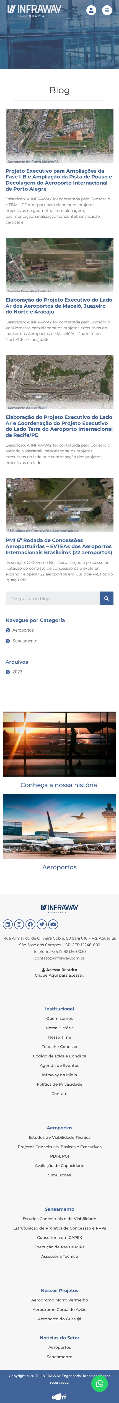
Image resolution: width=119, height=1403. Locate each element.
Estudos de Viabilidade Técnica (59, 1137)
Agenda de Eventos (59, 1065)
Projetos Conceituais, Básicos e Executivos (60, 1146)
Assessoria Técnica (59, 1256)
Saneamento (60, 1356)
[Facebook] (30, 924)
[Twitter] (42, 924)
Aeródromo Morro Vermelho (59, 1300)
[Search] (106, 598)
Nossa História (60, 1027)
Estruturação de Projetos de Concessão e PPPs (59, 1228)
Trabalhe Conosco (59, 1046)
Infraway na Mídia (59, 1074)
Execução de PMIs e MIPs (59, 1246)
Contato (59, 1093)
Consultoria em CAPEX (59, 1237)
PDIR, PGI (59, 1156)
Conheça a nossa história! (59, 785)
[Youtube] (53, 924)
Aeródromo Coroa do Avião (60, 1309)
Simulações (59, 1175)
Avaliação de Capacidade (59, 1165)
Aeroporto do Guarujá (59, 1318)
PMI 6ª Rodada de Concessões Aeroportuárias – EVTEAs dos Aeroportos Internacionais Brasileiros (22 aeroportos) (59, 546)
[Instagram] (19, 924)
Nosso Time (59, 1037)
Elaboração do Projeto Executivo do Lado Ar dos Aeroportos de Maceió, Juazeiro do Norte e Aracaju (59, 306)
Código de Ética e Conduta (59, 1056)
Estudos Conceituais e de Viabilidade (59, 1218)
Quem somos (59, 1018)
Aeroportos (59, 867)
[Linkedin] (8, 924)
